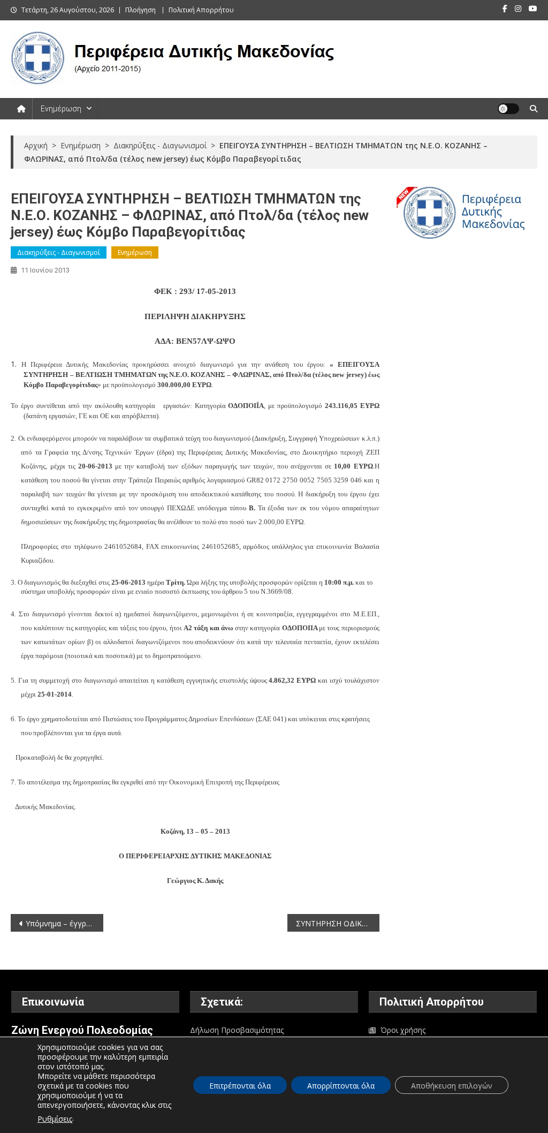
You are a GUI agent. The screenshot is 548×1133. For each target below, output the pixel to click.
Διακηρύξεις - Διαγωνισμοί (58, 252)
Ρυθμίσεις (54, 1119)
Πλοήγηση (140, 9)
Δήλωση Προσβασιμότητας (237, 1030)
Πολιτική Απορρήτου (201, 9)
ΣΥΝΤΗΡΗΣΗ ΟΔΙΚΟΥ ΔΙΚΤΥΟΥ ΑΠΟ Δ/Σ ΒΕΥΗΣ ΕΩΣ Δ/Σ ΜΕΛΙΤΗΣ (337, 923)
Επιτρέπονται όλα (240, 1086)
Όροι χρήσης (402, 1030)
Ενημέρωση (61, 108)
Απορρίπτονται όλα (341, 1086)
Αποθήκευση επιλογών (451, 1086)
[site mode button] (508, 108)
